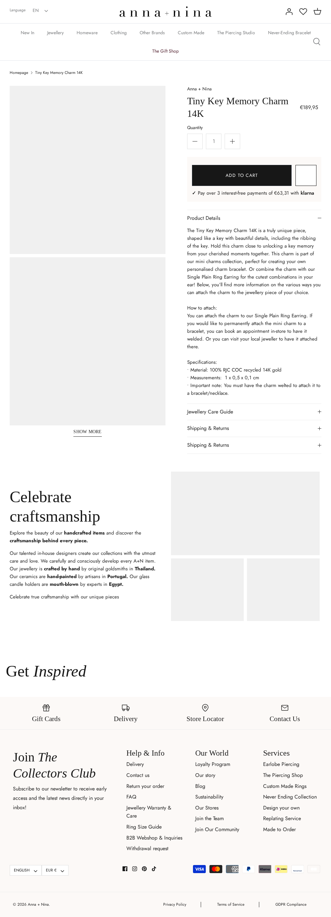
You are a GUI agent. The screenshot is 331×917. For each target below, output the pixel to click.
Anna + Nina (199, 89)
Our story (205, 775)
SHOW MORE (87, 431)
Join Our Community (217, 829)
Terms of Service (230, 904)
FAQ (131, 796)
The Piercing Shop (283, 775)
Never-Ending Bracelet (289, 32)
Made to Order (279, 829)
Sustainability (209, 796)
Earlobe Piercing (281, 764)
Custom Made (191, 32)
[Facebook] (125, 868)
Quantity (195, 127)
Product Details (203, 218)
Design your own (281, 807)
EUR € (51, 870)
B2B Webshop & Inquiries (154, 837)
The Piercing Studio (236, 32)
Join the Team (209, 818)
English (22, 870)
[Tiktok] (154, 868)
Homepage (19, 73)
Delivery (135, 764)
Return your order (145, 786)
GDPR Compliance (290, 904)
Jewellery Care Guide (210, 411)
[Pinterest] (144, 868)
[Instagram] (134, 868)
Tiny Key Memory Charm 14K (59, 73)
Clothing (119, 32)
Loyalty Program (212, 764)
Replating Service (282, 818)
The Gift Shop (165, 51)
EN (36, 10)
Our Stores (207, 807)
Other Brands (152, 32)
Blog (200, 786)
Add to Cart (242, 175)
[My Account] (289, 11)
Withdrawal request (147, 848)
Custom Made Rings (284, 786)
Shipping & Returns (208, 428)
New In (27, 32)
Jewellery (55, 32)
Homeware (87, 32)
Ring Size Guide (144, 826)
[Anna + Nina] (166, 11)
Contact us (137, 775)
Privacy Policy (174, 904)
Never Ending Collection (290, 796)
